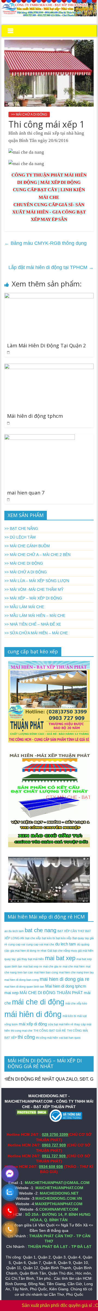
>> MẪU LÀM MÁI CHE (24, 607)
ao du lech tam (14, 931)
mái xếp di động (33, 1024)
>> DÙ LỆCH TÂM (20, 537)
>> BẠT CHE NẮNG (21, 528)
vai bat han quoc (70, 1037)
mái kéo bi (69, 1016)
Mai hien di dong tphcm (65, 986)
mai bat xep (60, 958)
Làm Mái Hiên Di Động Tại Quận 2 (46, 345)
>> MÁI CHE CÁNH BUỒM (27, 546)
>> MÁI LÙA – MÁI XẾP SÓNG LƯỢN (36, 581)
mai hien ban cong (46, 972)
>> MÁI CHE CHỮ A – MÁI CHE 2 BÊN (37, 554)
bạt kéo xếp (63, 938)
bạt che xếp (33, 938)
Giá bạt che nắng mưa (62, 950)
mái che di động (38, 1002)
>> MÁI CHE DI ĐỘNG (23, 563)
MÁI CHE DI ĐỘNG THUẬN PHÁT (51, 992)
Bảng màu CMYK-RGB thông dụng (45, 243)
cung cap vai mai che (40, 944)
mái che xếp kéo (76, 1003)
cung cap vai (16, 944)
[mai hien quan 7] (39, 437)
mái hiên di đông (33, 1014)
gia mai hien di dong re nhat (28, 950)
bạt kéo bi (48, 938)
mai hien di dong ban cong (21, 979)
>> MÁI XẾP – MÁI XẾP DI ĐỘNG (33, 598)
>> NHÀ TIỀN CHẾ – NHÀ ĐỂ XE (32, 624)
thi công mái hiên (47, 1037)
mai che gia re (52, 966)
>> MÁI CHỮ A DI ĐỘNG (29, 114)
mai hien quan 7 (25, 492)
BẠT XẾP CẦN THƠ (70, 931)
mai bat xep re (32, 966)
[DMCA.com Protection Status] (32, 1112)
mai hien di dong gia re (64, 979)
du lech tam (65, 944)
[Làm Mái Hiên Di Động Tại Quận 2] (49, 296)
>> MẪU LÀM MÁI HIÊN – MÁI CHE (34, 615)
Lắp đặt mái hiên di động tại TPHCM (51, 267)
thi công (26, 1037)
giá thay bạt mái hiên (30, 959)
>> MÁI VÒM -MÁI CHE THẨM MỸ (33, 589)
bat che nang (40, 930)
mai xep (11, 992)
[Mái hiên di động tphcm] (49, 367)
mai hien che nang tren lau (76, 972)
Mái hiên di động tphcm (35, 416)
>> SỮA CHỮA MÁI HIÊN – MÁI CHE (36, 633)
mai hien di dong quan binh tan (24, 986)
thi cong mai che (21, 1030)
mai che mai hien (74, 966)
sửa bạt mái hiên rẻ (60, 1024)
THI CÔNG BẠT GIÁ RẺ (49, 1030)
